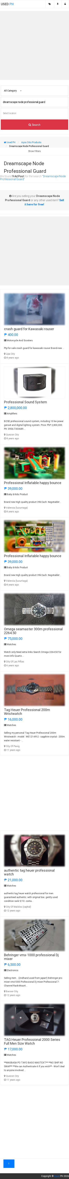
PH (7, 4)
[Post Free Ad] (57, 4)
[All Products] (50, 4)
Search (35, 125)
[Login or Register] (65, 4)
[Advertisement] (34, 45)
